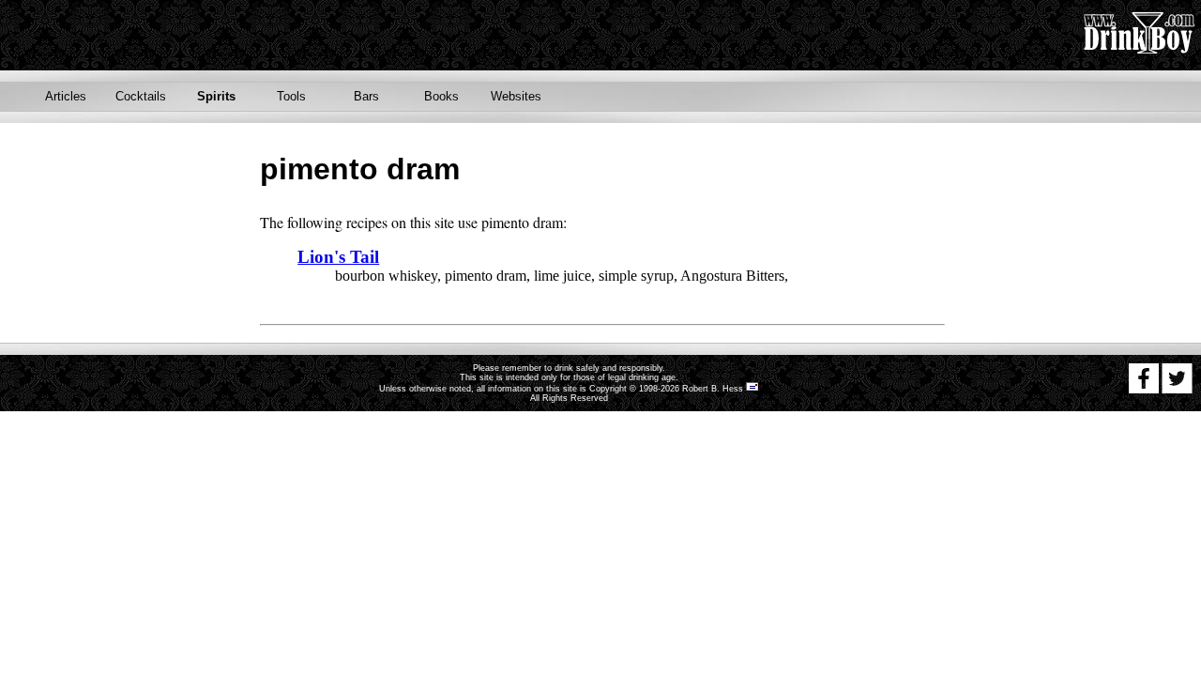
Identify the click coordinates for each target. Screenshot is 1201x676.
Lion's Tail (338, 257)
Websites (516, 96)
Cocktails (140, 96)
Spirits (216, 96)
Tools (291, 96)
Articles (65, 96)
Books (441, 96)
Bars (366, 96)
